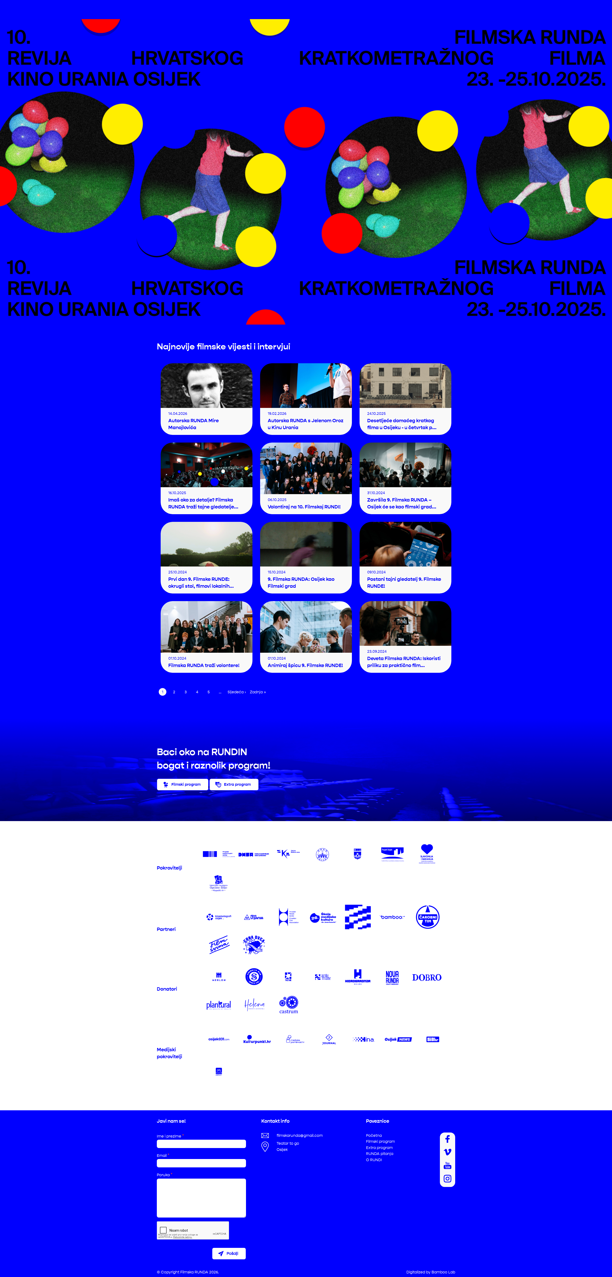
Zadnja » (258, 692)
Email (163, 1155)
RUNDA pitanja (379, 1153)
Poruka (164, 1175)
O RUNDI (374, 1160)
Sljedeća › (237, 692)
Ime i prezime (170, 1136)
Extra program (237, 784)
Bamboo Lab (443, 1272)
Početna (374, 1135)
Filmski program (186, 784)
